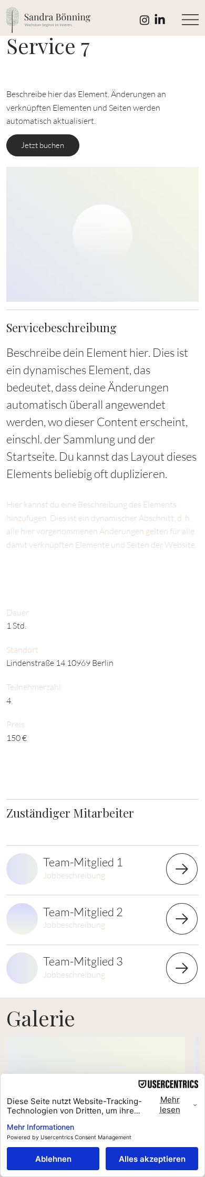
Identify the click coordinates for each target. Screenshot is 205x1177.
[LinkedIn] (159, 20)
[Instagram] (144, 20)
